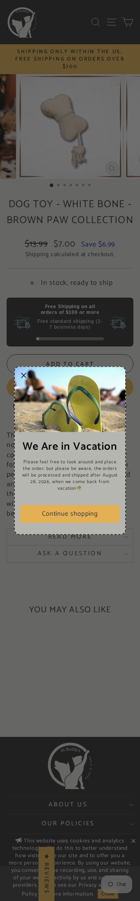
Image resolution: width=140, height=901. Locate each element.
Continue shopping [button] (70, 513)
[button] (24, 376)
